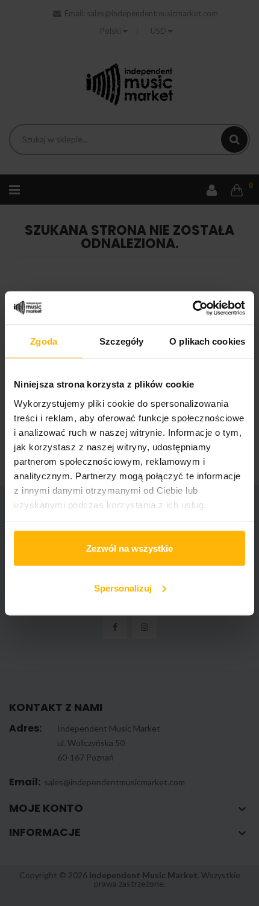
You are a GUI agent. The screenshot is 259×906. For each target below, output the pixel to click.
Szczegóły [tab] (121, 341)
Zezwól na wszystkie (129, 548)
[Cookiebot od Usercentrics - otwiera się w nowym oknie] (192, 308)
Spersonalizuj (123, 587)
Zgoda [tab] (43, 341)
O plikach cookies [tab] (207, 341)
